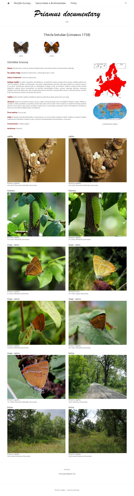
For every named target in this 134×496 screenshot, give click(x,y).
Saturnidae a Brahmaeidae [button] (51, 3)
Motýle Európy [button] (22, 3)
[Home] (67, 19)
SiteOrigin (76, 490)
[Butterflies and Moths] (8, 3)
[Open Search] (126, 3)
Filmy (74, 3)
